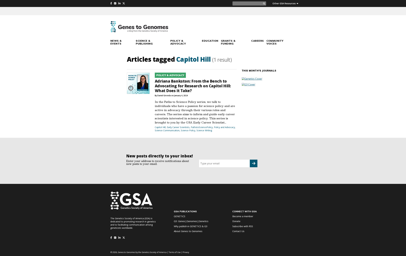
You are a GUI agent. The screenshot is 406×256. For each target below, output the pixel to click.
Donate (236, 221)
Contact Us (238, 231)
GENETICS (179, 216)
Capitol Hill (160, 127)
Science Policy (188, 130)
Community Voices (275, 42)
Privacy (186, 252)
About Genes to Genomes (188, 231)
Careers (257, 40)
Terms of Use (175, 252)
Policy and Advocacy (224, 127)
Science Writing (204, 130)
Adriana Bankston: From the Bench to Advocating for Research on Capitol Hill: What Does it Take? (193, 85)
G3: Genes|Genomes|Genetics (191, 221)
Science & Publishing (144, 42)
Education (210, 40)
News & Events (116, 42)
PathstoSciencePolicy (202, 127)
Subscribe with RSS (242, 226)
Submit (253, 163)
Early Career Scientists (178, 127)
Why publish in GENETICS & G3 (190, 226)
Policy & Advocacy (178, 42)
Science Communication (167, 130)
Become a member (242, 216)
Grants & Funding (228, 42)
